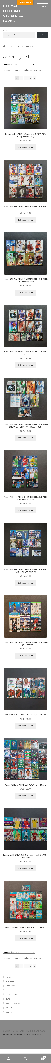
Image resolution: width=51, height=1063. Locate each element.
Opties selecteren (25, 147)
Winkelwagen (39, 1056)
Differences (17, 46)
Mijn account (8, 1058)
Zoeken (6, 30)
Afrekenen (7, 1034)
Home (8, 46)
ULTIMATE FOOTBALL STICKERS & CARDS (13, 13)
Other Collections (13, 1008)
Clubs (8, 990)
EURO (8, 999)
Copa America (11, 994)
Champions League (13, 986)
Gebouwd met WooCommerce (27, 1034)
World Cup (10, 1012)
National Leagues (13, 1003)
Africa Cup (10, 981)
